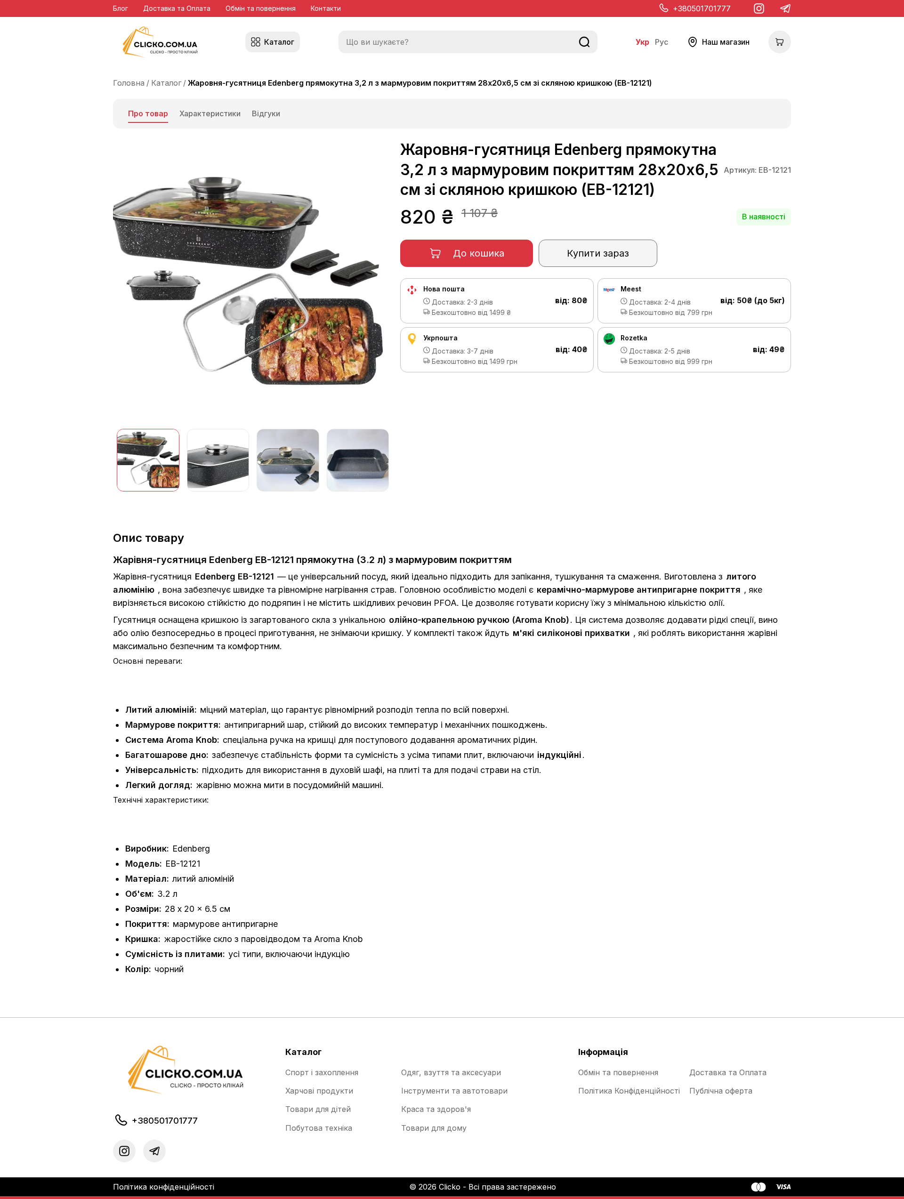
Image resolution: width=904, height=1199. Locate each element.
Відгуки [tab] (266, 113)
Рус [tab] (661, 42)
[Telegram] (785, 8)
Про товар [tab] (148, 113)
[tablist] (452, 114)
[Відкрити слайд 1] (148, 460)
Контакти (326, 8)
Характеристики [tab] (210, 113)
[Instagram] (759, 8)
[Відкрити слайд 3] (288, 460)
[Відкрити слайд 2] (218, 460)
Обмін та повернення (261, 8)
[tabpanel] (452, 560)
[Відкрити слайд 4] (358, 460)
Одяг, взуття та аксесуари (451, 1072)
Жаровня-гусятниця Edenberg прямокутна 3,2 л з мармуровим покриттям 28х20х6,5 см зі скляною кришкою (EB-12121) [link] (420, 83)
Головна (129, 83)
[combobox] (468, 42)
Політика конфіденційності (163, 1186)
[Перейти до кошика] (779, 42)
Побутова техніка (318, 1128)
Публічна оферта (720, 1090)
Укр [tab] (642, 42)
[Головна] (160, 42)
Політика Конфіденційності (629, 1090)
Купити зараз (598, 253)
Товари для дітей (318, 1109)
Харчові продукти (319, 1090)
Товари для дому (434, 1128)
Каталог (166, 83)
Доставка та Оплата (176, 8)
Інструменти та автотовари (454, 1090)
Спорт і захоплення (321, 1072)
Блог (120, 8)
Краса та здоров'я (436, 1109)
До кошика (478, 253)
